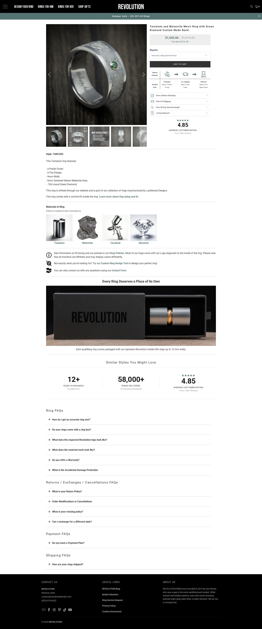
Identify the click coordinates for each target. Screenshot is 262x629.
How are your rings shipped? (67, 564)
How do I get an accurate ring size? (71, 419)
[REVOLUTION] (131, 6)
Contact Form (119, 270)
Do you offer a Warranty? (65, 460)
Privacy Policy (109, 606)
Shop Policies (116, 253)
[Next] (143, 74)
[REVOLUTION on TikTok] (65, 610)
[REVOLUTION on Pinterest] (59, 610)
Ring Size (154, 50)
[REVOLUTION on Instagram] (54, 610)
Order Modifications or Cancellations (72, 501)
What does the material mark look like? (73, 449)
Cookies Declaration (112, 611)
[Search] (252, 6)
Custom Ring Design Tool (114, 263)
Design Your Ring (23, 7)
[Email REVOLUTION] (44, 610)
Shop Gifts (84, 7)
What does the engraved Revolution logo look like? (79, 439)
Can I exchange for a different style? (72, 521)
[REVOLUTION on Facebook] (49, 610)
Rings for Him (45, 7)
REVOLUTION (55, 622)
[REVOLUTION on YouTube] (70, 610)
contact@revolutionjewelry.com (56, 596)
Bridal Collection (110, 594)
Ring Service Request (112, 600)
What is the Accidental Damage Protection (75, 470)
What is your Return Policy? (67, 491)
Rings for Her (66, 7)
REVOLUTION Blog (111, 589)
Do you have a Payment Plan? (68, 543)
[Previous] (49, 74)
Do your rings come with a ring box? (71, 429)
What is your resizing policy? (67, 511)
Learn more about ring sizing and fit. (119, 196)
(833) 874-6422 (49, 600)
